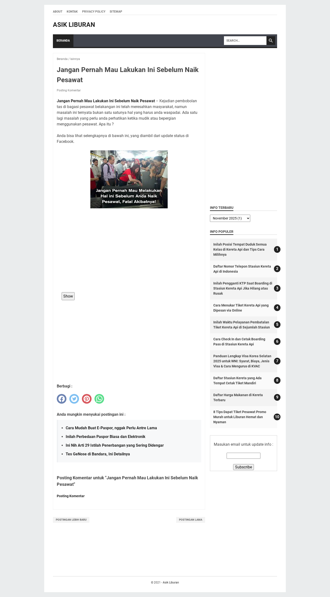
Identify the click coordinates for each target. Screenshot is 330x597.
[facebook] (61, 399)
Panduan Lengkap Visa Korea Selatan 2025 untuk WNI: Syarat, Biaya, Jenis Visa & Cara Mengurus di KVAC (242, 361)
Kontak (72, 11)
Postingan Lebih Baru (71, 519)
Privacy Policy (93, 11)
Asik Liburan (74, 24)
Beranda (63, 40)
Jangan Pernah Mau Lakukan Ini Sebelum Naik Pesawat (106, 101)
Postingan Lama (190, 519)
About (57, 11)
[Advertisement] (129, 253)
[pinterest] (87, 399)
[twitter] (74, 399)
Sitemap (116, 11)
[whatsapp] (99, 399)
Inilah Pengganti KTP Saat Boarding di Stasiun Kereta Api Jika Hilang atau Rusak (242, 288)
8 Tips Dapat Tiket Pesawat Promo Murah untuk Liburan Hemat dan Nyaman (239, 417)
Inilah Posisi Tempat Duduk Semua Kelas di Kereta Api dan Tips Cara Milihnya (240, 249)
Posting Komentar (69, 90)
